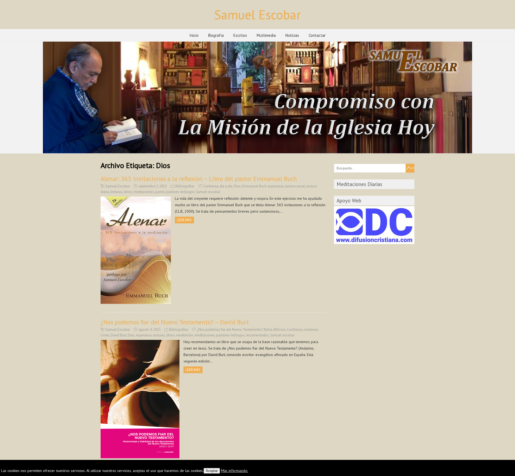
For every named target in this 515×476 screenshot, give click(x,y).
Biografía (216, 35)
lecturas (116, 192)
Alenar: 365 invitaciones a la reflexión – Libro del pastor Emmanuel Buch (199, 179)
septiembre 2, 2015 (152, 186)
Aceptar (212, 471)
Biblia (268, 329)
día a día (226, 186)
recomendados (257, 335)
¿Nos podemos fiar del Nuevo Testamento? (229, 329)
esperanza (276, 186)
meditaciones (144, 192)
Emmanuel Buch (254, 186)
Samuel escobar (208, 192)
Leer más (184, 220)
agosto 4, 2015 (149, 329)
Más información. (234, 470)
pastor (160, 192)
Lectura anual (295, 186)
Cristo (105, 335)
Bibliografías (184, 186)
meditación (184, 335)
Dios (237, 186)
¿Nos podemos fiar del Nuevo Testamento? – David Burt (175, 322)
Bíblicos (280, 329)
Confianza (210, 186)
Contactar (317, 35)
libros (128, 192)
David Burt (118, 335)
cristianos (311, 329)
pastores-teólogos (180, 192)
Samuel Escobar (257, 14)
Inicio (193, 35)
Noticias (292, 35)
